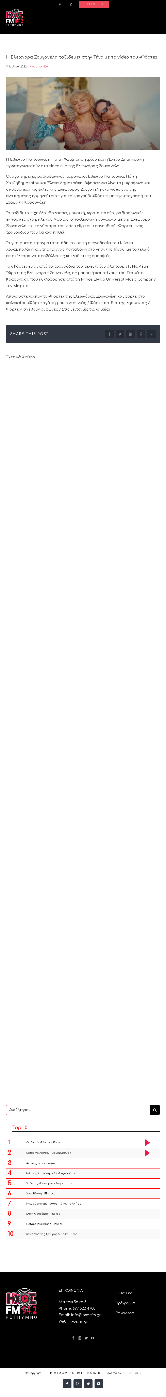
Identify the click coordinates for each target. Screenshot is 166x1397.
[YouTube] (92, 1338)
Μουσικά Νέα (39, 66)
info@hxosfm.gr (86, 1315)
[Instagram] (79, 1338)
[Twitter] (86, 1338)
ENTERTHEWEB (131, 1373)
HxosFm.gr (78, 1321)
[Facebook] (73, 1338)
